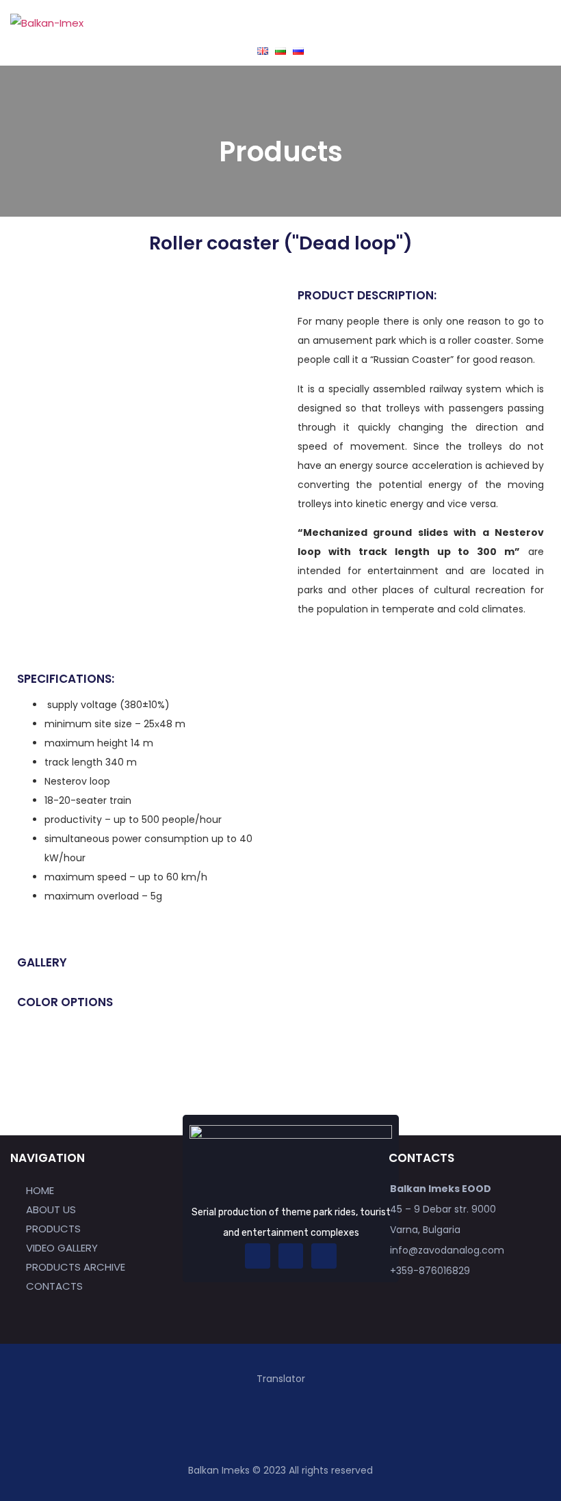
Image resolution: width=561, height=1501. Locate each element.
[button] (415, 23)
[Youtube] (323, 1255)
